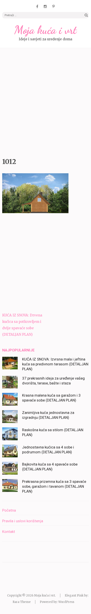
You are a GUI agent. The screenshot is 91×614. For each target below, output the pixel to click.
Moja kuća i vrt (45, 30)
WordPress (66, 602)
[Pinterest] (53, 6)
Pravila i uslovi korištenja (22, 521)
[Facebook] (37, 6)
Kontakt (8, 531)
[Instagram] (45, 6)
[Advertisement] (45, 101)
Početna (9, 510)
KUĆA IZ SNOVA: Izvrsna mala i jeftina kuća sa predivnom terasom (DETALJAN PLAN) (55, 364)
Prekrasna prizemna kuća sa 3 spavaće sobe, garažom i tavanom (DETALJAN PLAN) (54, 486)
